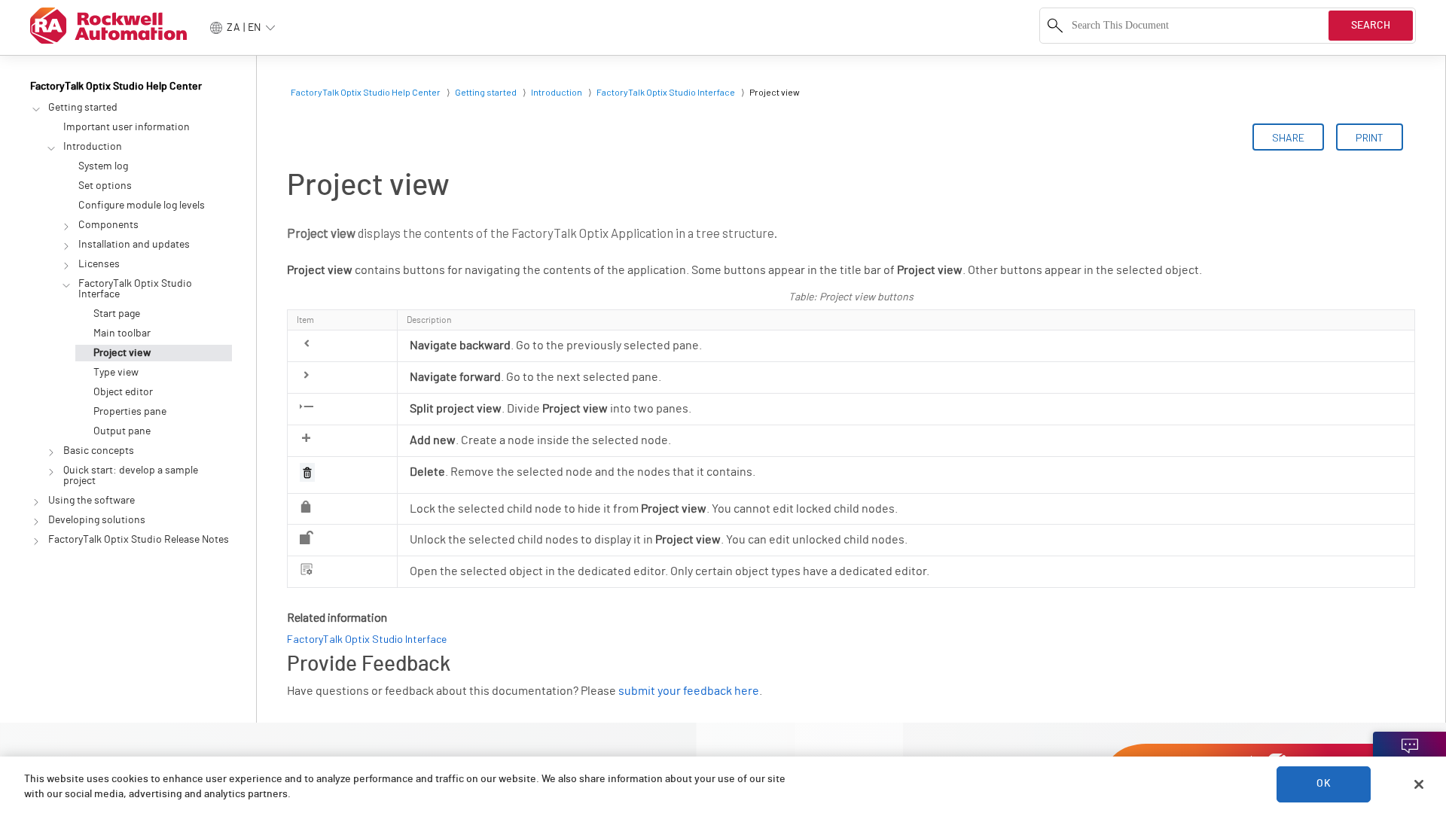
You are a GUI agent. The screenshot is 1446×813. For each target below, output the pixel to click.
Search (1370, 25)
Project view (122, 353)
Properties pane (129, 411)
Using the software (91, 500)
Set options (105, 186)
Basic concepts (98, 451)
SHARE (1288, 137)
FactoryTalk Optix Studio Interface (135, 289)
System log (103, 166)
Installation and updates (134, 244)
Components (108, 225)
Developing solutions (96, 520)
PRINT (1369, 137)
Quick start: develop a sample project (130, 475)
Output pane (122, 431)
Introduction (92, 147)
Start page (116, 314)
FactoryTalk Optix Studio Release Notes (138, 539)
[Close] (1419, 784)
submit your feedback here (688, 691)
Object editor (123, 392)
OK (1323, 784)
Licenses (99, 264)
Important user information (126, 127)
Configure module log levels (141, 205)
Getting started (82, 107)
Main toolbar (122, 333)
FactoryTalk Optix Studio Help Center (116, 86)
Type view (116, 372)
